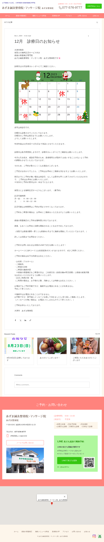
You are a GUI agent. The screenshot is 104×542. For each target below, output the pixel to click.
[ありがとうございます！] (52, 346)
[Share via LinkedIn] (25, 320)
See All (97, 334)
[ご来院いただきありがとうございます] (85, 346)
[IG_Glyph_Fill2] (94, 536)
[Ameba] (100, 536)
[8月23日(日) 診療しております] (19, 346)
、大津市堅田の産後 (20, 3)
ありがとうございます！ (50, 358)
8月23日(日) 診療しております (18, 359)
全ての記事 (8, 22)
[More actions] (88, 36)
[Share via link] (30, 320)
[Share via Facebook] (15, 320)
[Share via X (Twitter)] (20, 320)
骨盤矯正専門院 (30, 3)
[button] (97, 22)
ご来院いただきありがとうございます (84, 359)
